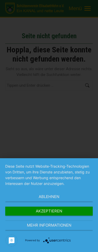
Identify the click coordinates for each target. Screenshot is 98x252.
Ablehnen (49, 196)
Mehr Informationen (49, 225)
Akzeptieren (49, 211)
